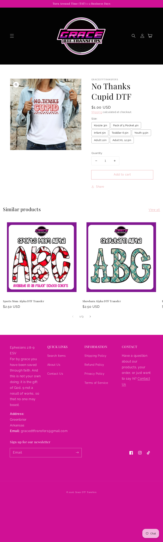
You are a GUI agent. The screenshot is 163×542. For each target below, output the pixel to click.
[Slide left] (72, 316)
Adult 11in (100, 140)
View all (154, 209)
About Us (53, 364)
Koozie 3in (100, 125)
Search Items (56, 355)
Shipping (96, 112)
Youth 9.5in (141, 132)
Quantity (96, 153)
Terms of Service (96, 382)
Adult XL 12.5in (122, 140)
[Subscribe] (77, 452)
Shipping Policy (95, 355)
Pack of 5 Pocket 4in (126, 125)
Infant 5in (100, 132)
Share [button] (100, 186)
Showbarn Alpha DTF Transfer (101, 301)
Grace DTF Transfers (86, 492)
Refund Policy (94, 364)
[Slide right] (90, 316)
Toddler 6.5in (120, 132)
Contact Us (55, 373)
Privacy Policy (94, 373)
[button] (12, 35)
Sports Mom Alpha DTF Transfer (23, 301)
